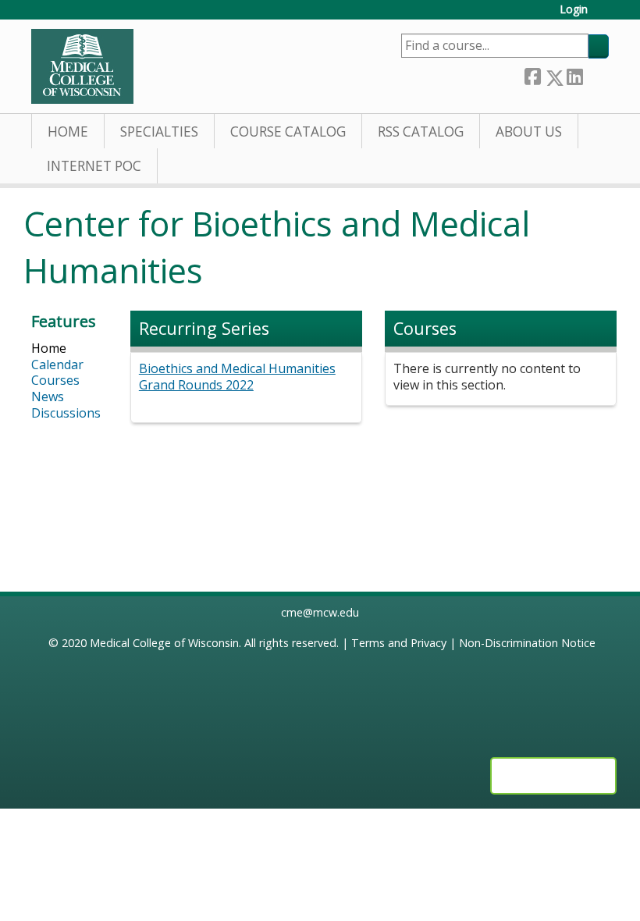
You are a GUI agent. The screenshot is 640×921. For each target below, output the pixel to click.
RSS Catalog (421, 131)
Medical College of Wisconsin (164, 642)
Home (68, 131)
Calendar (57, 364)
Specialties (159, 131)
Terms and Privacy (398, 642)
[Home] (82, 66)
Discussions (66, 412)
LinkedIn (574, 75)
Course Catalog (288, 131)
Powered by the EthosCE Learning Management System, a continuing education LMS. (553, 776)
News (47, 396)
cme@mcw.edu (320, 612)
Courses (55, 380)
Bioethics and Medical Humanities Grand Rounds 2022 (237, 376)
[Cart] (604, 15)
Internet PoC (94, 166)
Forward (595, 75)
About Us (529, 131)
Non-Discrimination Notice (527, 642)
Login (574, 10)
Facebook (532, 75)
